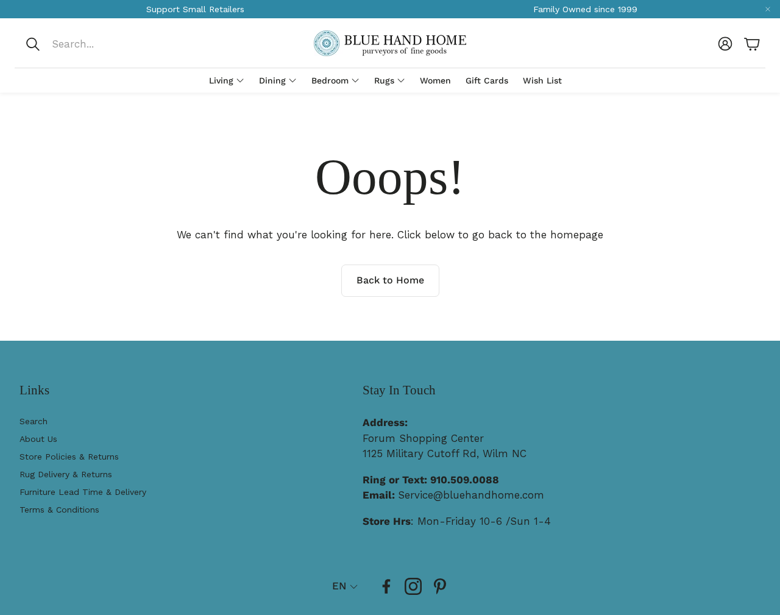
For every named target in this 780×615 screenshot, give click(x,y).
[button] (106, 44)
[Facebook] (386, 586)
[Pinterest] (439, 586)
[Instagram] (413, 586)
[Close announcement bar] (768, 9)
